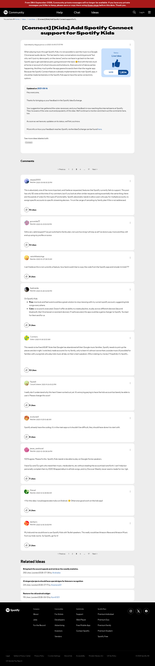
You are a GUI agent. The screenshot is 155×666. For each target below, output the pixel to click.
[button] (111, 72)
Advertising (59, 625)
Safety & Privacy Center (22, 656)
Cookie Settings (54, 656)
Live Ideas (31, 19)
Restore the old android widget (36, 593)
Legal (8, 656)
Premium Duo (103, 619)
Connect (28, 142)
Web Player (81, 619)
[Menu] (149, 12)
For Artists (59, 614)
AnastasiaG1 (56, 585)
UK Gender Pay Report (14, 661)
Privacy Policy (39, 656)
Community (16, 12)
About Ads (68, 656)
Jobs (35, 619)
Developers (60, 619)
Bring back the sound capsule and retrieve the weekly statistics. (50, 569)
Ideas (95, 12)
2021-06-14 (42, 88)
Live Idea (116, 56)
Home (17, 19)
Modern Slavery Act (96, 656)
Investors (58, 630)
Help (59, 12)
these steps (93, 5)
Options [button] (130, 44)
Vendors (58, 636)
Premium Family (104, 625)
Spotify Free (103, 636)
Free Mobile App (83, 625)
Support (79, 614)
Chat (77, 12)
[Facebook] (146, 611)
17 (88, 169)
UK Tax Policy (111, 656)
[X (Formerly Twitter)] (138, 611)
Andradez (56, 572)
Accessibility (80, 656)
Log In (141, 12)
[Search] (134, 12)
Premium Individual (106, 614)
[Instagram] (131, 611)
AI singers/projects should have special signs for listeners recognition (53, 581)
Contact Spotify (82, 630)
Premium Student (105, 630)
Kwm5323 (55, 597)
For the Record (39, 625)
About (36, 614)
